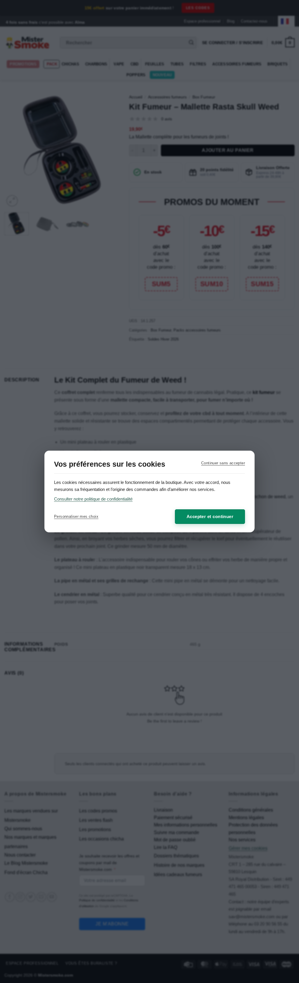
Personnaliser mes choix (76, 516)
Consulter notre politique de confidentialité (93, 498)
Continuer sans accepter (223, 463)
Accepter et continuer (210, 516)
